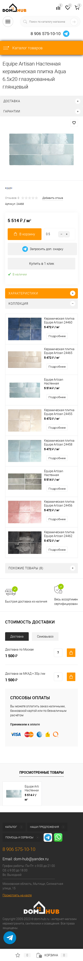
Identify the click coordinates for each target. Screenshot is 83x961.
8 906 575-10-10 (46, 33)
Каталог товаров (27, 48)
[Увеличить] (41, 149)
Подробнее (57, 336)
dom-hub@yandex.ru (31, 859)
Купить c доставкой (71, 652)
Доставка (17, 636)
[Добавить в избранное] (74, 123)
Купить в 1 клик (41, 264)
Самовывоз (45, 636)
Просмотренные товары (41, 772)
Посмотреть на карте (17, 895)
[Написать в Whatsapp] (9, 940)
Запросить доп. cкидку (46, 249)
